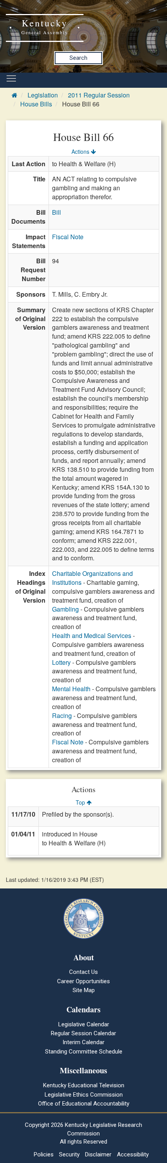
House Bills (36, 103)
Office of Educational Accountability (83, 1103)
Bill (56, 212)
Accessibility (133, 1154)
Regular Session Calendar (83, 1033)
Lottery (61, 662)
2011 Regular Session (99, 94)
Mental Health (71, 688)
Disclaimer (98, 1154)
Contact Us (83, 971)
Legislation (43, 94)
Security (69, 1154)
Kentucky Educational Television (83, 1085)
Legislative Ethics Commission (84, 1094)
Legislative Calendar (83, 1024)
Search (78, 57)
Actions (81, 151)
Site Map (84, 990)
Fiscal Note (68, 236)
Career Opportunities (83, 981)
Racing (62, 715)
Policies (44, 1154)
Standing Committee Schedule (83, 1051)
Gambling (65, 609)
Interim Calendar (83, 1042)
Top (81, 802)
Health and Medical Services (91, 635)
